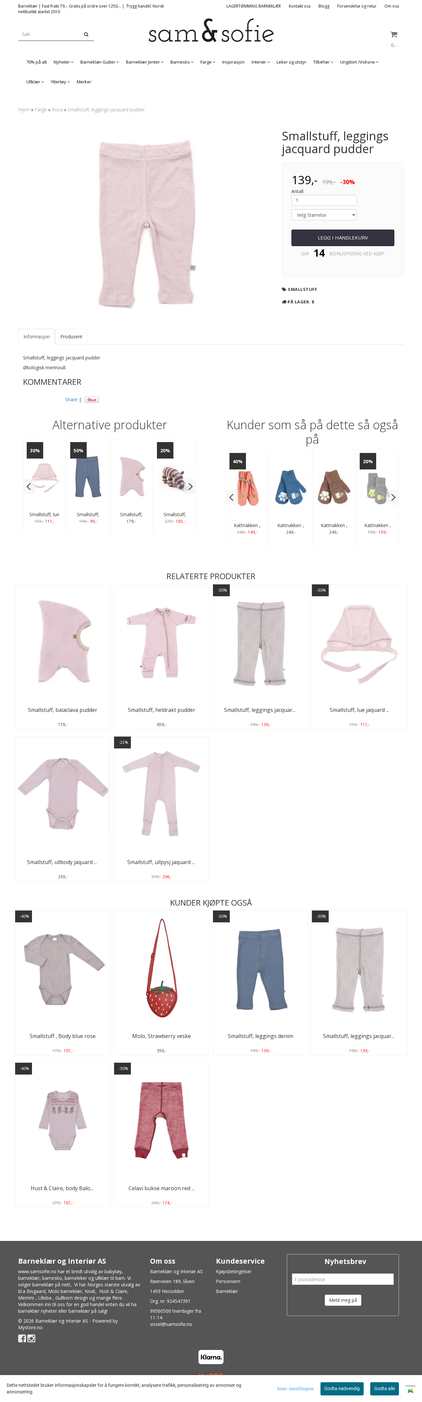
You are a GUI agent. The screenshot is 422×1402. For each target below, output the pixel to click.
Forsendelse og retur (357, 6)
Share (71, 399)
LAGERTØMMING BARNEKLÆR (253, 6)
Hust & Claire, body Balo (63, 1188)
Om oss (391, 6)
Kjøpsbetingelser (234, 1271)
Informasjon (36, 336)
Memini (26, 1298)
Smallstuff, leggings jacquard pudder (106, 109)
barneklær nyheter (37, 1311)
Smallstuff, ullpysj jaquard (161, 862)
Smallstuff (302, 289)
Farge (41, 109)
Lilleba (44, 1298)
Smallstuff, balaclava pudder (62, 710)
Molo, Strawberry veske (161, 1036)
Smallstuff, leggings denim (260, 1036)
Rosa (57, 109)
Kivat (90, 1291)
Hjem (24, 109)
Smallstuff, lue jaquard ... (359, 710)
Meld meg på (343, 1300)
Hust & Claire (113, 1291)
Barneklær (227, 1291)
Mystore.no (30, 1327)
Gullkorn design (71, 1298)
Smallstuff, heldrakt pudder (161, 710)
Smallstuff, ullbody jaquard (62, 862)
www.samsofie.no (37, 1271)
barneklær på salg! (88, 1311)
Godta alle (384, 1388)
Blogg (323, 6)
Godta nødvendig (342, 1388)
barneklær (29, 1278)
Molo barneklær (65, 1291)
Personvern (228, 1281)
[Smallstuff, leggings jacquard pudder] (145, 222)
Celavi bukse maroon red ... (162, 1188)
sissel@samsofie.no (171, 1324)
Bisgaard (36, 1291)
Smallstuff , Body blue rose (63, 1036)
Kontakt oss (300, 6)
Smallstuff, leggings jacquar (260, 710)
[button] (29, 486)
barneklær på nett (51, 1284)
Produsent (71, 336)
